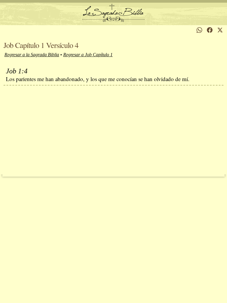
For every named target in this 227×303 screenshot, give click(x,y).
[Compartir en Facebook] (210, 30)
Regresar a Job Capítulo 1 (88, 54)
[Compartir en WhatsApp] (199, 30)
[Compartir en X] (220, 30)
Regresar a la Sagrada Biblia (31, 54)
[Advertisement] (113, 129)
